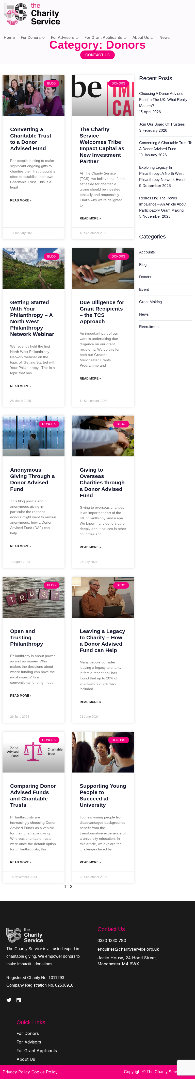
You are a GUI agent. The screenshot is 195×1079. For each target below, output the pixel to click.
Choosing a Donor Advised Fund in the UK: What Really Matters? (163, 99)
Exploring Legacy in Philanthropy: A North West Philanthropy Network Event (162, 173)
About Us (141, 37)
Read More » (20, 200)
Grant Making (150, 302)
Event (144, 289)
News (164, 37)
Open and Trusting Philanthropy (26, 637)
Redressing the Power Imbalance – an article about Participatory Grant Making (162, 204)
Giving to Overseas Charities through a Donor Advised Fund (102, 482)
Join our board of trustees (162, 124)
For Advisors (62, 37)
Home (9, 37)
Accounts (147, 252)
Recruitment (149, 326)
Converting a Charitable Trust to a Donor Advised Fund (165, 146)
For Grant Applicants (103, 37)
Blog (143, 264)
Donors (145, 277)
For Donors (31, 37)
